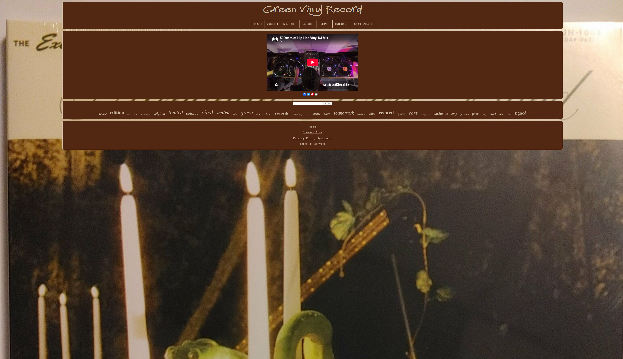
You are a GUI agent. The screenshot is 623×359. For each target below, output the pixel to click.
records (282, 113)
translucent (361, 114)
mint (501, 114)
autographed (425, 115)
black (269, 114)
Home (312, 126)
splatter (401, 113)
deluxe (259, 114)
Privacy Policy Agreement (312, 138)
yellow (103, 113)
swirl (493, 113)
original (159, 113)
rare (413, 112)
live (128, 115)
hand (308, 115)
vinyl (207, 112)
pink (509, 114)
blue (372, 113)
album (145, 113)
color (327, 113)
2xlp (454, 113)
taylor (235, 114)
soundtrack (344, 112)
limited (175, 112)
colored (192, 113)
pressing (464, 114)
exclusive (441, 113)
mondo (317, 114)
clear (135, 114)
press (475, 113)
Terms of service (313, 143)
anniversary (297, 114)
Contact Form (312, 132)
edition (117, 112)
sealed (223, 112)
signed (520, 113)
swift (485, 114)
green (247, 112)
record (386, 112)
